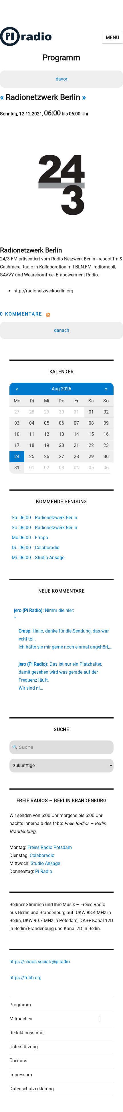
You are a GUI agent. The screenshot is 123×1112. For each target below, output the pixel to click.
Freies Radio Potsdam (49, 847)
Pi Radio (43, 871)
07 (76, 423)
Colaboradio (42, 855)
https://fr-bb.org (25, 977)
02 (106, 412)
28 (31, 412)
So (106, 401)
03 (16, 423)
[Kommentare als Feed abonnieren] (61, 315)
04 (31, 423)
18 (31, 445)
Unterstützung (23, 1046)
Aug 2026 (61, 389)
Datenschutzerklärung (31, 1088)
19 (46, 445)
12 (46, 434)
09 (106, 423)
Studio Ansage (45, 863)
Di (32, 401)
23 (106, 445)
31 (76, 412)
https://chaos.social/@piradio (39, 961)
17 (16, 445)
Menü (112, 37)
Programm (20, 1004)
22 (91, 445)
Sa (91, 401)
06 (61, 423)
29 (46, 412)
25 (31, 456)
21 (76, 445)
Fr (76, 401)
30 (61, 412)
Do (61, 401)
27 (16, 412)
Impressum (20, 1074)
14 (76, 434)
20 (61, 445)
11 (31, 434)
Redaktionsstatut (26, 1032)
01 (91, 412)
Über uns (18, 1060)
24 (16, 456)
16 (106, 434)
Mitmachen (20, 1018)
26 (46, 456)
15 (91, 434)
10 (16, 434)
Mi (46, 401)
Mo (17, 401)
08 (91, 423)
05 (46, 423)
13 (61, 434)
